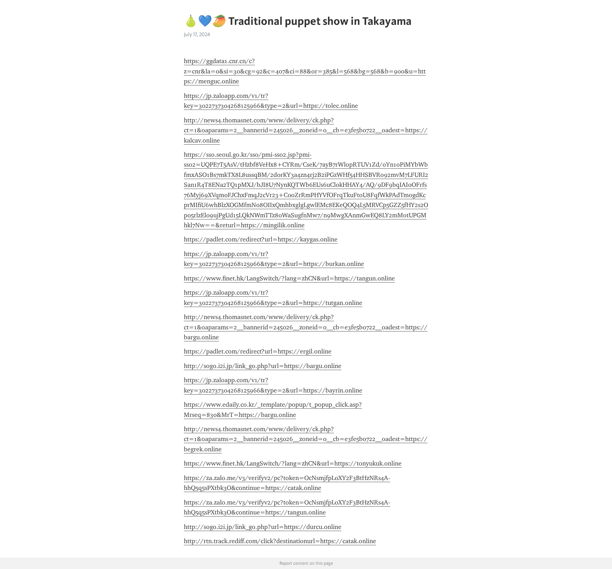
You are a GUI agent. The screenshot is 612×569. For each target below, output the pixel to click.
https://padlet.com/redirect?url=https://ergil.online (258, 351)
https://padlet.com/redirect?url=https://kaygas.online (261, 239)
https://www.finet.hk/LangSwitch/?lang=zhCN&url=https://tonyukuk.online (293, 463)
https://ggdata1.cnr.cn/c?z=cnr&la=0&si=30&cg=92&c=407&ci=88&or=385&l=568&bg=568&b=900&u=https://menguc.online (305, 71)
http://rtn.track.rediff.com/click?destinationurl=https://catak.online (280, 541)
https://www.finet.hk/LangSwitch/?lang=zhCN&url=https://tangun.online (289, 278)
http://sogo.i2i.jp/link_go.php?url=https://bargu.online (262, 366)
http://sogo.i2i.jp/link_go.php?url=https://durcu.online (262, 527)
